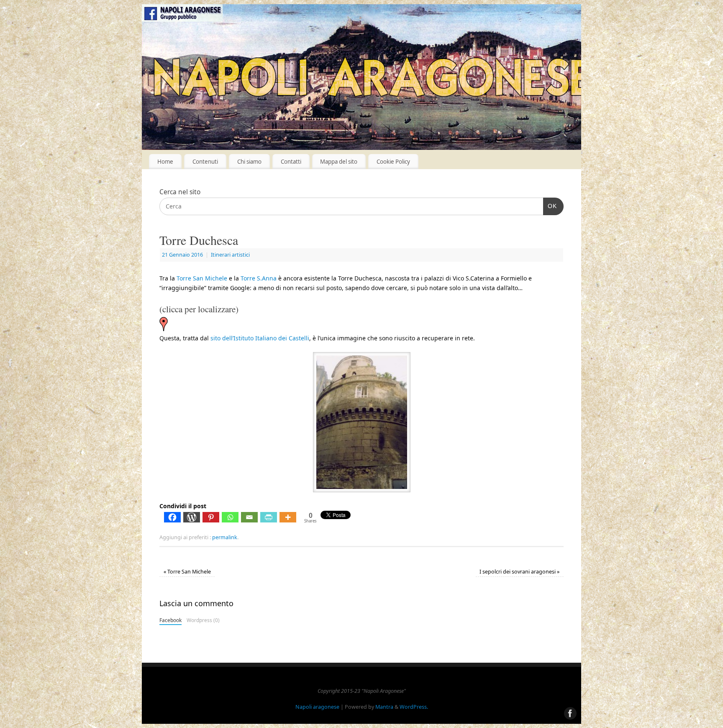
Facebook (170, 620)
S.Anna (259, 278)
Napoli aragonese (317, 706)
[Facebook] (10, 364)
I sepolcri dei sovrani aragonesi (519, 571)
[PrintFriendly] (268, 517)
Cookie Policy (393, 161)
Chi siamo (249, 161)
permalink (224, 537)
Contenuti (205, 161)
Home (165, 161)
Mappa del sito (338, 161)
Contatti (291, 161)
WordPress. (414, 706)
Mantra (384, 706)
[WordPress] (191, 517)
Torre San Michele (202, 278)
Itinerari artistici (230, 254)
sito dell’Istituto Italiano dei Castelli (259, 338)
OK (550, 205)
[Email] (249, 517)
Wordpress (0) (203, 620)
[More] (288, 517)
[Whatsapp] (230, 517)
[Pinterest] (211, 517)
